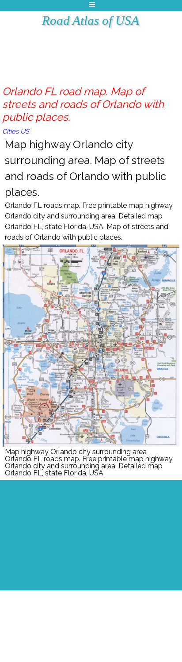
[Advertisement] (101, 51)
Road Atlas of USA (90, 20)
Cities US (15, 131)
